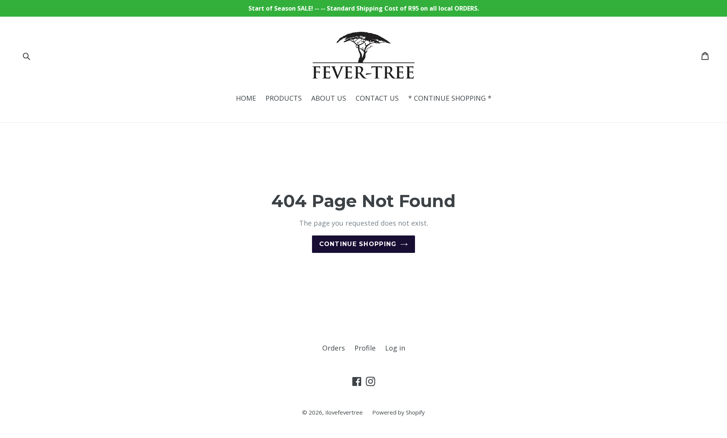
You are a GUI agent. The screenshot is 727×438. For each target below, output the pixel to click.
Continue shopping (358, 244)
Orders (333, 347)
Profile (365, 347)
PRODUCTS (283, 98)
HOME (246, 98)
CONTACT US (377, 98)
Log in (395, 347)
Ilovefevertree (344, 412)
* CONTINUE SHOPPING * (449, 98)
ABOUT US (328, 98)
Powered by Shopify (398, 412)
